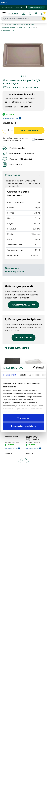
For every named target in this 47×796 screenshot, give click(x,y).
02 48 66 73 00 (23, 338)
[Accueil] (2, 24)
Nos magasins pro (7, 7)
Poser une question (23, 305)
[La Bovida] (12, 13)
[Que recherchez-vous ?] (44, 18)
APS (36, 87)
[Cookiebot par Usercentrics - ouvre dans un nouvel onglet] (33, 367)
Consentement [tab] (9, 375)
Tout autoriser (23, 418)
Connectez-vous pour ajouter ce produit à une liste (15, 139)
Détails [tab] (23, 375)
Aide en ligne (35, 7)
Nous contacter (20, 7)
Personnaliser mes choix (22, 426)
